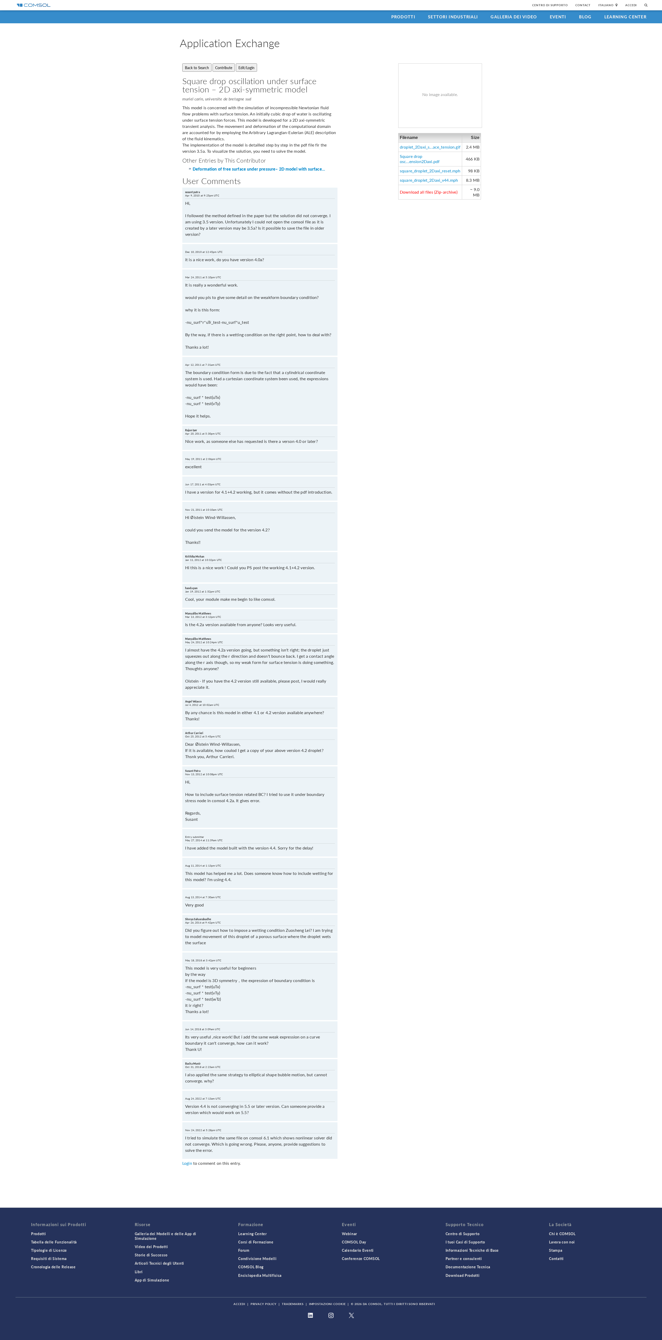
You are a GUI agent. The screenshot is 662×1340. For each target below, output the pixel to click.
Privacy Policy (263, 1304)
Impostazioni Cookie (327, 1304)
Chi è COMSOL (562, 1233)
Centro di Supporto (550, 5)
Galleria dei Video (514, 17)
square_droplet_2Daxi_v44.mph (429, 180)
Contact (583, 5)
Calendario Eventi (358, 1250)
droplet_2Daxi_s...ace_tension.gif (430, 147)
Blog (585, 17)
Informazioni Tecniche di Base (472, 1250)
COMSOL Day (354, 1241)
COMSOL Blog (251, 1266)
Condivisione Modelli (257, 1258)
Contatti (556, 1258)
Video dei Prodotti (151, 1246)
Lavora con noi (562, 1241)
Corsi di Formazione (255, 1241)
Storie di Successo (151, 1254)
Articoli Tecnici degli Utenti (159, 1263)
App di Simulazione (152, 1280)
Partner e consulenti (464, 1258)
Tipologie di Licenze (49, 1250)
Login (187, 1163)
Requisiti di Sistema (49, 1258)
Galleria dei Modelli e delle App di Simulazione (166, 1236)
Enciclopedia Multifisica (260, 1275)
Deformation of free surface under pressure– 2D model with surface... (259, 169)
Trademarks (293, 1304)
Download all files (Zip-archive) (428, 192)
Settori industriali (453, 17)
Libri (139, 1271)
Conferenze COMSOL (361, 1258)
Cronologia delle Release (53, 1266)
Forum (244, 1250)
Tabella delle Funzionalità (54, 1241)
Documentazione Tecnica (468, 1266)
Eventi (558, 17)
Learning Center (625, 17)
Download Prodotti (463, 1275)
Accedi (631, 5)
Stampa (555, 1250)
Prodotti (403, 17)
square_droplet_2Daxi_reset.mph (430, 171)
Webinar (349, 1233)
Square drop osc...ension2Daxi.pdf (420, 159)
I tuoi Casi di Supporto (465, 1241)
